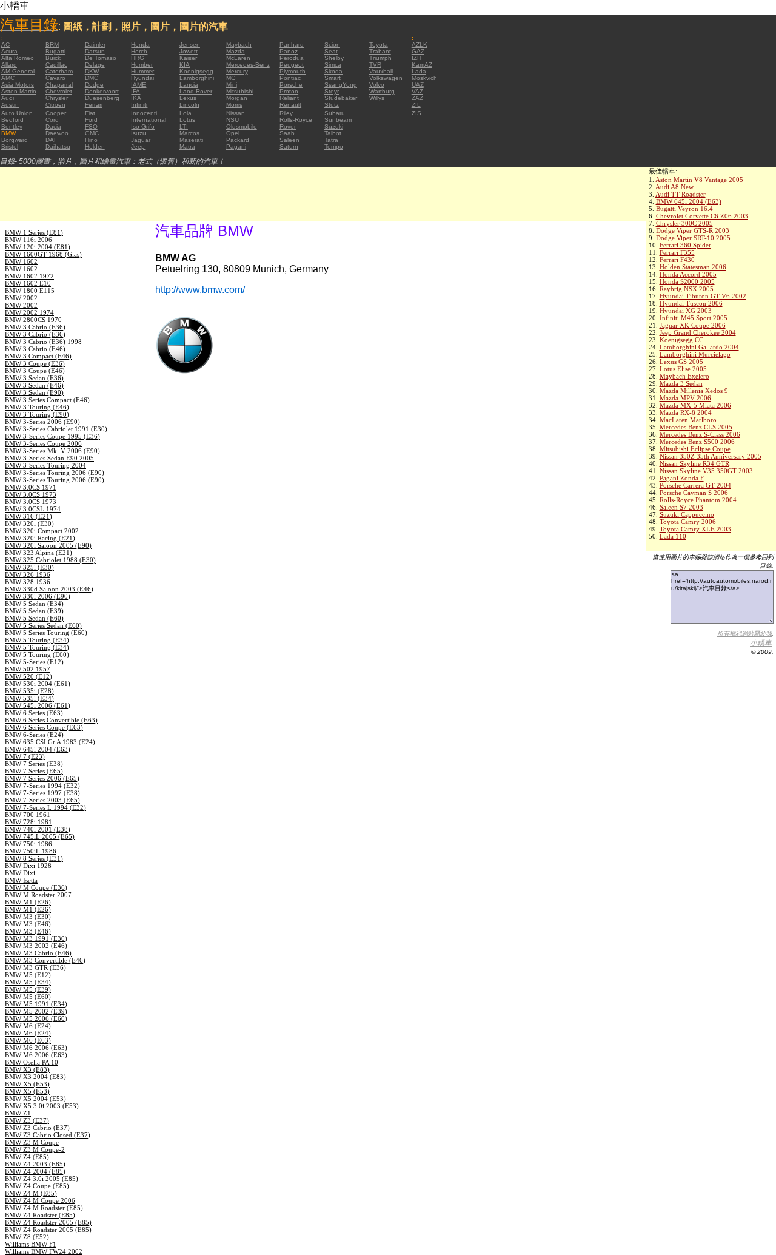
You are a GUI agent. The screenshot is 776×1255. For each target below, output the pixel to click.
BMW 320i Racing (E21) (40, 538)
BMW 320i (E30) (29, 523)
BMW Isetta (21, 880)
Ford (91, 119)
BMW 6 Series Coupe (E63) (44, 727)
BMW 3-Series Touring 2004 (45, 465)
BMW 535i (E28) (29, 691)
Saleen (289, 139)
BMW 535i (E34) (29, 698)
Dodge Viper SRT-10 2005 (693, 237)
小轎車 (761, 643)
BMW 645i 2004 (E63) (688, 201)
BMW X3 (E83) (27, 1069)
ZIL (416, 104)
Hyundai (142, 78)
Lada (419, 71)
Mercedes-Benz (248, 64)
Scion (332, 44)
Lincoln (189, 104)
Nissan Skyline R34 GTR (694, 463)
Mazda (235, 51)
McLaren (238, 58)
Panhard (291, 44)
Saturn (288, 146)
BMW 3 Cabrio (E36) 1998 (43, 341)
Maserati (191, 139)
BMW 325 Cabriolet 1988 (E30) (50, 560)
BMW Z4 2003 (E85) (35, 1164)
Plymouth (292, 71)
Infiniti (139, 104)
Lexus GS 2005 (681, 361)
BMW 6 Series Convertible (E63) (51, 720)
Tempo (333, 146)
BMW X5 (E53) (27, 1084)
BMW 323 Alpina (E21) (38, 552)
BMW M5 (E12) (28, 974)
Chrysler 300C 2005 (684, 223)
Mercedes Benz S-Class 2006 (700, 434)
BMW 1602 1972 (29, 276)
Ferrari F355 (677, 252)
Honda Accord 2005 (688, 274)
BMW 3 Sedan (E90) (34, 392)
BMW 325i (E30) (29, 567)
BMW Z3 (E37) (27, 1120)
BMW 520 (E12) (28, 676)
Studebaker (340, 98)
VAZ (417, 91)
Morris (234, 104)
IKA (136, 98)
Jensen (189, 44)
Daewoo (57, 133)
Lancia (188, 84)
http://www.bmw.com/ (200, 289)
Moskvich (424, 78)
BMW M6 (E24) (28, 1025)
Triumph (380, 58)
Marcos (189, 133)
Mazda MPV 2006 (685, 398)
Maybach (239, 44)
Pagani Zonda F (682, 478)
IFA (135, 91)
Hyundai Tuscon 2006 (691, 303)
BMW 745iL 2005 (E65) (40, 836)
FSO (91, 126)
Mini (231, 84)
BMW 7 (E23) (25, 756)
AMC (8, 78)
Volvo (376, 84)
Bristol (9, 146)
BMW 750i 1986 (28, 843)
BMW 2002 (21, 297)
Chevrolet (58, 91)
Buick (53, 58)
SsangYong (340, 84)
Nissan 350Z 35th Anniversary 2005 (710, 456)
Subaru (334, 113)
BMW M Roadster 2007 (38, 894)
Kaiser (188, 58)
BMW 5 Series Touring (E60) (46, 632)
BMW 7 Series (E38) (34, 763)
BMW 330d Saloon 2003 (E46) (49, 589)
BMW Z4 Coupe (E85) (37, 1185)
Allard (9, 64)
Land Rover (195, 91)
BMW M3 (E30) (28, 916)
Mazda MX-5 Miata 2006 (695, 405)
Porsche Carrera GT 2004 (695, 485)
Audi (7, 98)
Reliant (289, 98)
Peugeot (291, 64)
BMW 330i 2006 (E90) (37, 596)
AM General (18, 71)
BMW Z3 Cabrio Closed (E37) (47, 1135)
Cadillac (56, 64)
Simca (332, 64)
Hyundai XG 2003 (686, 310)
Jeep (138, 146)
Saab (287, 133)
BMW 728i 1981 (28, 822)
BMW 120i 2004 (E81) (37, 247)
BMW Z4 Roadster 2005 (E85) (48, 1222)
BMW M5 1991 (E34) (36, 1004)
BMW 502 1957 (27, 669)
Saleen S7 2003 (681, 507)
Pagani (236, 146)
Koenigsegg (196, 71)
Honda (140, 44)
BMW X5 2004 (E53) (35, 1098)
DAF (51, 139)
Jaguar (140, 139)
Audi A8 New (674, 186)
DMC (91, 78)
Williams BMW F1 (30, 1244)
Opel (232, 133)
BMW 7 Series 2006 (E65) (42, 778)
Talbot (332, 133)
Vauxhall (381, 71)
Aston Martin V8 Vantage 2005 (699, 179)
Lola (185, 113)
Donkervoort (102, 91)
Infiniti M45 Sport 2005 (694, 317)
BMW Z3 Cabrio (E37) (37, 1127)
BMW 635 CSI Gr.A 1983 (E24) (50, 741)
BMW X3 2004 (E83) (35, 1076)
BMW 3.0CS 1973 (30, 494)
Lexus (187, 98)
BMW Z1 (18, 1113)
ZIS (416, 113)
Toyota (378, 44)
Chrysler (56, 98)
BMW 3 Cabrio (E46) (35, 348)
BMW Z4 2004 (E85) (35, 1171)
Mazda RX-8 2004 (686, 412)
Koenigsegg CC (681, 339)
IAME (138, 84)
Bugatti (55, 51)
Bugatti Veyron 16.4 (684, 208)
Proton (288, 91)
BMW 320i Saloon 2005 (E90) (48, 545)
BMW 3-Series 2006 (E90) (42, 421)
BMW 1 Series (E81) (34, 232)
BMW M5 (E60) (28, 996)
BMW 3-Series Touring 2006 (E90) (54, 472)
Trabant (380, 51)
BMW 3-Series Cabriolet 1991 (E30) (56, 428)
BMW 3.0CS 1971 (30, 487)
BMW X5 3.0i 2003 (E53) (42, 1105)
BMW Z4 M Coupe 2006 (40, 1200)
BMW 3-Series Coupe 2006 (43, 443)
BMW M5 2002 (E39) (36, 1011)
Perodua (291, 58)
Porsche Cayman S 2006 (694, 492)
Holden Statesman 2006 (693, 267)
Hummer (142, 71)
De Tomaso (100, 58)
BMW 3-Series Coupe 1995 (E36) (52, 436)
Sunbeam (338, 119)
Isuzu (138, 133)
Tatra (331, 139)
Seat (331, 51)
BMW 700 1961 (27, 814)
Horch (139, 51)
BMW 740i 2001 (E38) (37, 829)
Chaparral (59, 84)
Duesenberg (102, 98)
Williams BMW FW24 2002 (43, 1251)
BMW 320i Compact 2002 (42, 530)
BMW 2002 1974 (29, 312)
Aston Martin (18, 91)
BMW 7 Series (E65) (34, 771)
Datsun (95, 51)
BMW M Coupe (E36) (36, 887)
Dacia (53, 126)
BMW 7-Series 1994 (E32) (42, 785)
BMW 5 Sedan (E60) (34, 618)
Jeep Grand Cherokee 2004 (698, 332)
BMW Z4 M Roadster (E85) (44, 1207)
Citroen (55, 104)
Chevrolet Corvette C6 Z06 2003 (702, 216)
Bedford (12, 119)
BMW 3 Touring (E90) (37, 414)
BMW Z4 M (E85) (31, 1193)
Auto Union (17, 113)
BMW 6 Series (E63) (34, 712)
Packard (237, 139)
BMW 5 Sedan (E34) (34, 603)
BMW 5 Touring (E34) (37, 640)
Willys (376, 98)
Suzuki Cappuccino (687, 514)
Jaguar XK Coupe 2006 (693, 325)
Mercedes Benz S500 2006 (697, 441)
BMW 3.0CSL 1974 (33, 509)
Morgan (236, 98)
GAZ (418, 51)
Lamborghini (196, 78)
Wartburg (382, 91)
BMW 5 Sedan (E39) (34, 610)
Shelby (334, 58)
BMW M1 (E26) (28, 902)
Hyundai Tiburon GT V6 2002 (703, 296)
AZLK (419, 44)
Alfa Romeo (17, 58)
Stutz (331, 104)
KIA (184, 64)
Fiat (90, 113)
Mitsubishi (239, 91)
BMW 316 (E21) (28, 516)
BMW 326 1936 (27, 574)
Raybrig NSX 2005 (687, 288)
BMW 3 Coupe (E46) (35, 370)
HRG (137, 58)
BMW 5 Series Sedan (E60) (43, 625)
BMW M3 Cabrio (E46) (38, 953)
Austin (10, 104)
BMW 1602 (21, 261)
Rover (287, 126)
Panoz (288, 51)
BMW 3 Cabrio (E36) (35, 327)
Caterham (59, 71)
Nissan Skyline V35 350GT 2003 (706, 470)
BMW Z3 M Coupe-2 (35, 1149)
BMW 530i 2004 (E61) (37, 683)
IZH (416, 58)
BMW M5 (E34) (28, 982)
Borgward (14, 139)
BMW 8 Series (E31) (34, 858)
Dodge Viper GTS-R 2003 (692, 230)
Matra (187, 146)
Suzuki (333, 126)
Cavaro (55, 78)
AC (5, 44)
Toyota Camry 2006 (688, 521)
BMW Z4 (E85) (27, 1156)
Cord (52, 119)
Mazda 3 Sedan (681, 383)
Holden (95, 146)
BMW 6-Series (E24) (34, 734)
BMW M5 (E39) (28, 989)
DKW (92, 71)
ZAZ (417, 98)
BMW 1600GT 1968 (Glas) (43, 254)
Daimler (95, 44)
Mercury (237, 71)
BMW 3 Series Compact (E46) (47, 399)
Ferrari (93, 104)
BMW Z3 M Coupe (32, 1142)
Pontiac (290, 78)
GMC (92, 133)
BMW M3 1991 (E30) (36, 938)
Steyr (331, 91)
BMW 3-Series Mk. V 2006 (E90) (52, 450)
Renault (290, 104)
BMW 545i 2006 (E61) (37, 705)
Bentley (11, 126)
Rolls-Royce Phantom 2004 (698, 499)
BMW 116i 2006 (28, 239)
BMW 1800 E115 (30, 290)
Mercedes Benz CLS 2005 (696, 427)
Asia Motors (17, 84)
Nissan (235, 113)
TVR (375, 64)
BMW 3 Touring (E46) (37, 407)
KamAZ (422, 64)
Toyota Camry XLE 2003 (695, 529)
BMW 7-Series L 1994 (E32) (45, 807)
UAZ (418, 84)
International (148, 119)
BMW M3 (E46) (28, 923)
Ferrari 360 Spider (685, 245)
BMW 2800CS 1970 (33, 319)
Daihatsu (57, 146)
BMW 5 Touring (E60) (37, 654)
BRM (52, 44)
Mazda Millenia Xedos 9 (694, 390)
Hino (91, 139)
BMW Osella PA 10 (31, 1062)
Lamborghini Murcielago (695, 354)
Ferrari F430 (677, 259)
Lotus (187, 119)
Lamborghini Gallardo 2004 (699, 347)
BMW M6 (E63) (28, 1040)
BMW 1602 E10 (28, 283)
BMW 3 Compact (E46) (38, 356)
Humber (142, 64)
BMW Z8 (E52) (27, 1236)
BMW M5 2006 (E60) (36, 1018)
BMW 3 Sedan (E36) (34, 378)
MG (231, 78)
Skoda (333, 71)
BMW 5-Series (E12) (34, 661)
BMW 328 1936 (27, 581)
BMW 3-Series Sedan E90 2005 (49, 458)
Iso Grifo (143, 126)
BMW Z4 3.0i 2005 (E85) (41, 1178)
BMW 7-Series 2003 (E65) (42, 800)
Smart (332, 78)
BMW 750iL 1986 (30, 851)
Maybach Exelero (684, 376)
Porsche (291, 84)
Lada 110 (673, 536)
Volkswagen (386, 78)
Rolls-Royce (295, 119)
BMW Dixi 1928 (28, 865)
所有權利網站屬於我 (744, 633)
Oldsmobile (241, 126)
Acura (9, 51)
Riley (286, 113)
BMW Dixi (20, 872)
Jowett (188, 51)
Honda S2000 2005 (687, 281)
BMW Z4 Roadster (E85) (40, 1215)
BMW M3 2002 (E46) (36, 945)
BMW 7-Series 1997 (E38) (42, 792)
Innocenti (144, 113)
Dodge (94, 84)
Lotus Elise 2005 (683, 368)
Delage (95, 64)
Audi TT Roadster (680, 194)
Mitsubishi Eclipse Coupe (695, 449)
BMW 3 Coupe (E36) (35, 363)
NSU (232, 119)
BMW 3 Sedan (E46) (34, 385)
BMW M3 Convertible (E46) (45, 960)
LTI (183, 126)
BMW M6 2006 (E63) (36, 1047)
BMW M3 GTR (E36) (35, 967)
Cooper (55, 113)
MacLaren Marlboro (688, 419)
